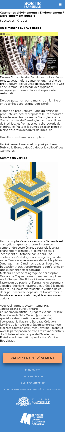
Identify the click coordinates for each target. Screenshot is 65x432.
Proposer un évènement (32, 358)
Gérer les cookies (49, 389)
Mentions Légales (33, 376)
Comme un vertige (13, 157)
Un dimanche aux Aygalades (20, 27)
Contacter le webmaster (20, 389)
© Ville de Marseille (32, 383)
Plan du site (32, 370)
